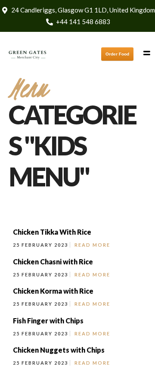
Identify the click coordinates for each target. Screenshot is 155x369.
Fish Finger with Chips (48, 320)
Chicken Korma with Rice (53, 291)
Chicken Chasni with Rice (53, 261)
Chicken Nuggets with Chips (59, 350)
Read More (92, 245)
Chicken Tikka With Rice (52, 232)
